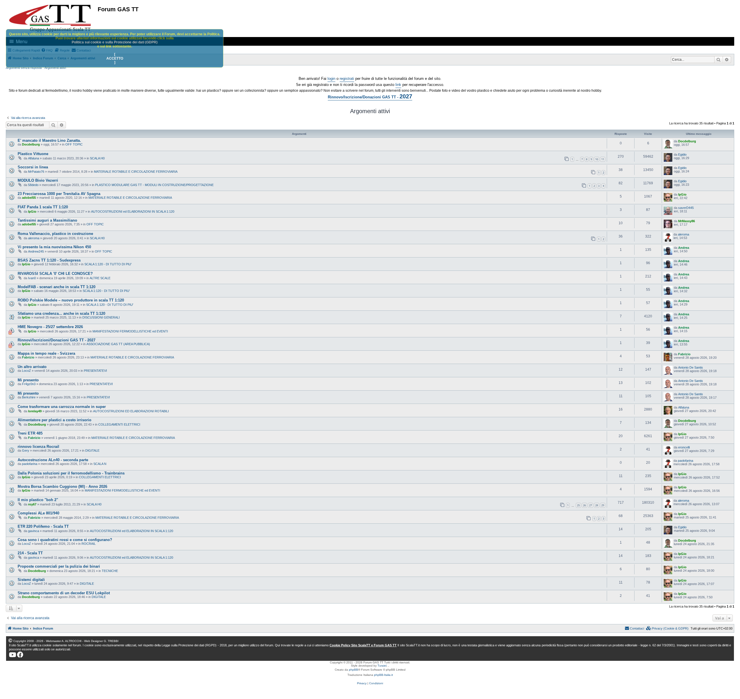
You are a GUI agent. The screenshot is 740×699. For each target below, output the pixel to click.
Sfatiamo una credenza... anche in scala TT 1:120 (61, 313)
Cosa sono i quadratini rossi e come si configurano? (65, 540)
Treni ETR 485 (30, 433)
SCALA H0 (97, 158)
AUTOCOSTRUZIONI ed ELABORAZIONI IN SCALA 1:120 (132, 211)
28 (596, 505)
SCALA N (99, 464)
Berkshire (29, 397)
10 (596, 159)
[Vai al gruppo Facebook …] (20, 655)
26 (584, 505)
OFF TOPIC (74, 144)
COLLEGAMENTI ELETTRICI (119, 424)
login (331, 78)
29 (602, 505)
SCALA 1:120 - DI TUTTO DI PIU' (108, 264)
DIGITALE (92, 450)
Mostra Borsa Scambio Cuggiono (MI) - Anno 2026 (62, 486)
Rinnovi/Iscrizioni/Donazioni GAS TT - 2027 (56, 340)
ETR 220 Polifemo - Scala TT (43, 526)
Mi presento (28, 380)
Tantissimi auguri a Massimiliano (47, 220)
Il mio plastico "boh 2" (38, 500)
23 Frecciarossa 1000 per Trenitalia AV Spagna (59, 194)
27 (590, 505)
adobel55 (29, 197)
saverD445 (686, 207)
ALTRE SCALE (100, 278)
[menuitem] (667, 628)
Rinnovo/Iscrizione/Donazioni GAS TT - (370, 96)
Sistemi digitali (31, 579)
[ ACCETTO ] (114, 58)
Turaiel (382, 665)
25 (578, 505)
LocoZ (26, 370)
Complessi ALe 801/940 (38, 513)
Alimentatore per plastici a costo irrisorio (54, 420)
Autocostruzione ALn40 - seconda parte (53, 460)
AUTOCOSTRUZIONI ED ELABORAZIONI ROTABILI (131, 411)
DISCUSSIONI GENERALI (101, 317)
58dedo (33, 185)
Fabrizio (28, 357)
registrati (347, 78)
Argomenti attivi (55, 67)
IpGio (682, 194)
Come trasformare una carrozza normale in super (62, 406)
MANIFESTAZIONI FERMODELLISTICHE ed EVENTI (130, 331)
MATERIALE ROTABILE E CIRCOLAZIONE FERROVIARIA (135, 171)
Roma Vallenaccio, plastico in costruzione (55, 233)
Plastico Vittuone (33, 154)
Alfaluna (33, 158)
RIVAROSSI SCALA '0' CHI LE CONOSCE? (55, 273)
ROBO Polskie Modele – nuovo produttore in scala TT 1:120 (71, 300)
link (398, 84)
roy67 (32, 504)
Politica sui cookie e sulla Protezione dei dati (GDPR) (115, 42)
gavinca (33, 531)
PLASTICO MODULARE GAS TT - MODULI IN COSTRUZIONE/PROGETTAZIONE (154, 185)
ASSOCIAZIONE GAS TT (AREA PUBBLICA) (118, 344)
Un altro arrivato (32, 367)
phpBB (353, 669)
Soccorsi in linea (33, 167)
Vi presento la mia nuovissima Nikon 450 (54, 247)
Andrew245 (36, 251)
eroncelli (684, 447)
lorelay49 (35, 411)
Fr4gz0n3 (29, 384)
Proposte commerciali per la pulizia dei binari (59, 566)
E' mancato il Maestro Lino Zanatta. (49, 140)
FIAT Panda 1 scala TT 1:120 (43, 207)
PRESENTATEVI (95, 370)
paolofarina (29, 464)
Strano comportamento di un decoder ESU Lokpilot (64, 593)
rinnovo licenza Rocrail (38, 446)
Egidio (682, 154)
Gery (25, 450)
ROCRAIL (89, 543)
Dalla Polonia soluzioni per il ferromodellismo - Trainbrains (71, 473)
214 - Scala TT (30, 553)
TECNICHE (110, 571)
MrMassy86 (686, 221)
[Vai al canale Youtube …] (12, 655)
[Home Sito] (50, 18)
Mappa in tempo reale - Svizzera (46, 353)
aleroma (33, 238)
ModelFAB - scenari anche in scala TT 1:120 (56, 287)
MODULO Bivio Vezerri (38, 180)
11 (602, 159)
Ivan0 (32, 278)
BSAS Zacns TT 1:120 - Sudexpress (49, 260)
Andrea (683, 247)
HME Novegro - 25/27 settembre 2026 (50, 327)
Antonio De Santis (690, 367)
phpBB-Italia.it (383, 674)
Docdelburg (31, 144)
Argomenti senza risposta (24, 67)
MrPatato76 (36, 171)
